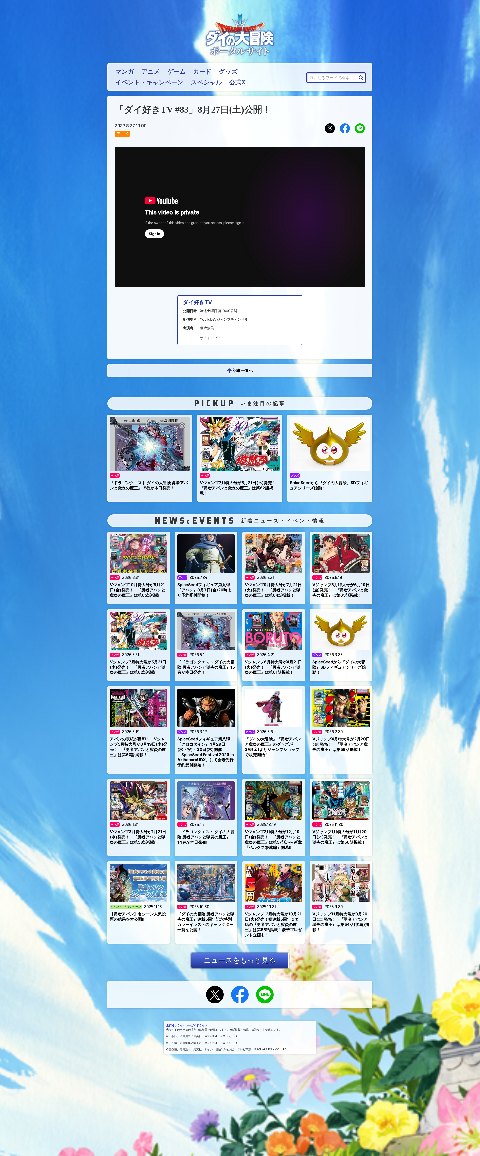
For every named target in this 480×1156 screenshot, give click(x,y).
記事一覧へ (243, 370)
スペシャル (206, 82)
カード (202, 71)
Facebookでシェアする (345, 128)
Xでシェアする (330, 128)
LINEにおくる (360, 128)
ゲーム (177, 71)
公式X (238, 82)
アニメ (151, 71)
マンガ (125, 71)
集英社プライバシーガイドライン (187, 1025)
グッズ (228, 71)
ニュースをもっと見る (240, 960)
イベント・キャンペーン (150, 82)
